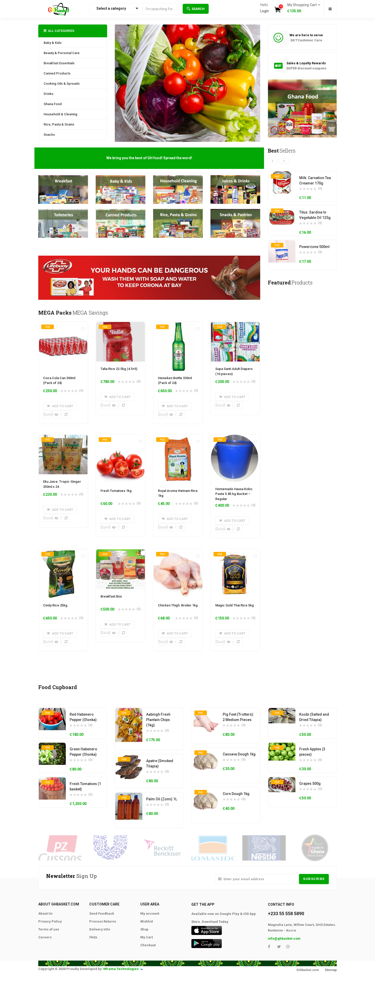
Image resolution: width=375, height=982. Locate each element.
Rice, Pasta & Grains (59, 124)
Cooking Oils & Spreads (62, 83)
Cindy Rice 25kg (55, 605)
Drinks (48, 94)
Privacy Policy (50, 921)
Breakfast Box (111, 596)
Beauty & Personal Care (62, 53)
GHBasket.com (307, 970)
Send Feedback (101, 913)
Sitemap (331, 970)
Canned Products (57, 73)
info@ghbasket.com (284, 938)
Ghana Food (53, 104)
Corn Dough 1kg (236, 794)
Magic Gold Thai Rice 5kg (234, 605)
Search (198, 9)
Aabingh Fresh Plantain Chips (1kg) (158, 719)
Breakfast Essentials (59, 63)
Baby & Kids (52, 43)
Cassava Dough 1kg (239, 754)
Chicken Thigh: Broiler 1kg (178, 605)
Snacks (49, 134)
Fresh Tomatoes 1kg (116, 491)
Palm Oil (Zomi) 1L (161, 799)
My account (149, 913)
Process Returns (102, 921)
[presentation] (272, 161)
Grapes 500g (310, 783)
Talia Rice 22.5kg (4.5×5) (119, 369)
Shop (144, 929)
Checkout (148, 945)
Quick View (47, 414)
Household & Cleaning (60, 114)
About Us (45, 913)
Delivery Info (99, 929)
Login (264, 11)
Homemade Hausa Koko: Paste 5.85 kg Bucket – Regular (234, 494)
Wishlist (146, 921)
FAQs (93, 937)
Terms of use (48, 929)
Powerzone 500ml (314, 247)
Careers (45, 937)
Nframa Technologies (121, 969)
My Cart (146, 937)
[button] (302, 8)
